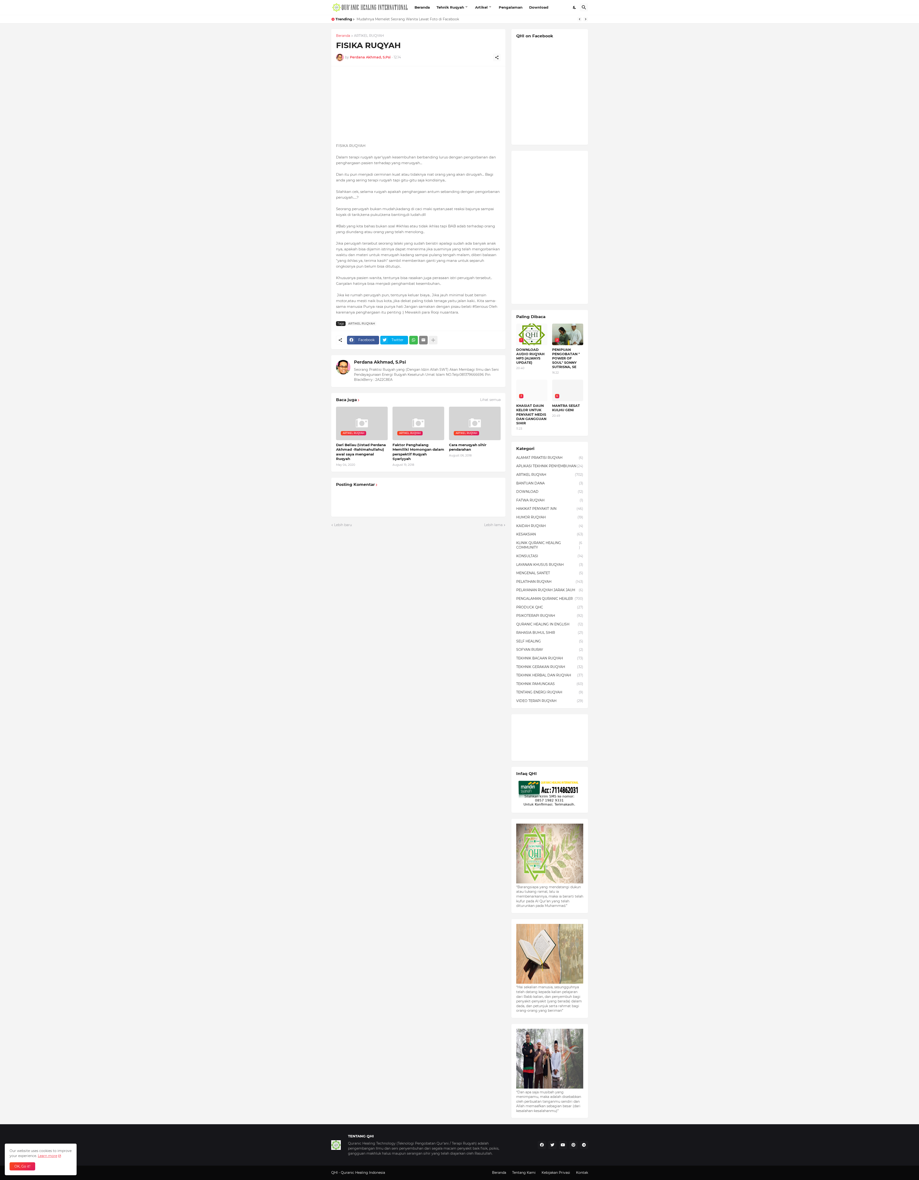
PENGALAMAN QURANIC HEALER (549, 598)
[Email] (423, 340)
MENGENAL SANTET (549, 573)
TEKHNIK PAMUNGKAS (549, 684)
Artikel (481, 7)
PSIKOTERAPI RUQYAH (549, 615)
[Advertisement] (418, 104)
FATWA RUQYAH (549, 500)
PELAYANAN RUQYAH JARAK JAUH (549, 590)
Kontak (582, 1172)
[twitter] (552, 1145)
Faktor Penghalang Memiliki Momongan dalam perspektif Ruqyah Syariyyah (418, 452)
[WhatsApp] (413, 340)
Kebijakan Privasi (556, 1172)
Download (538, 7)
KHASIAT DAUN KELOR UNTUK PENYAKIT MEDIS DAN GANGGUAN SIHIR (418, 19)
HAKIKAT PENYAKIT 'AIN (549, 508)
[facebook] (542, 1145)
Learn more (47, 1156)
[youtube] (563, 1145)
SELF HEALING (549, 641)
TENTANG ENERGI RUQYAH (549, 692)
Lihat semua (490, 399)
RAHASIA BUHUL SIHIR (549, 632)
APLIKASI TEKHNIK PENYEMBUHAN (549, 466)
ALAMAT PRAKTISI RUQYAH (549, 457)
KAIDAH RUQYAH (549, 526)
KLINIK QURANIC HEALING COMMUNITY (549, 545)
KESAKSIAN (549, 534)
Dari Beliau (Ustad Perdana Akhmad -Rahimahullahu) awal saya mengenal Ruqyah (361, 452)
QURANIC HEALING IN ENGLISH (549, 624)
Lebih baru (343, 525)
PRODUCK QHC (549, 607)
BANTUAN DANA (549, 483)
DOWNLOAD (549, 491)
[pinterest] (573, 1145)
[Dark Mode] (575, 7)
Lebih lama (493, 525)
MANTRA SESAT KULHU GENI (566, 408)
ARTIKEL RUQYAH (369, 36)
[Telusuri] (584, 7)
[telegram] (584, 1145)
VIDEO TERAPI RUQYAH (549, 701)
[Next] (585, 19)
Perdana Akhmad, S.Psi (380, 362)
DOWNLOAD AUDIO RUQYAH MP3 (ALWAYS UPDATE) (530, 356)
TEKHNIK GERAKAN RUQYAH (549, 667)
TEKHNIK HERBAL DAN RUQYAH (549, 675)
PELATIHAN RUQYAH (549, 581)
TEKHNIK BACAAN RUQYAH (549, 658)
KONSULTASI (549, 556)
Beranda (422, 7)
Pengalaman (510, 7)
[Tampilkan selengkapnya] (433, 340)
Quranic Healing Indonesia (363, 1172)
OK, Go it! (22, 1166)
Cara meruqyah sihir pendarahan (467, 447)
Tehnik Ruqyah (450, 7)
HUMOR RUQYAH (549, 517)
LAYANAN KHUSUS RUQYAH (549, 564)
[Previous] (579, 19)
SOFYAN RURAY (549, 649)
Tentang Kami (524, 1172)
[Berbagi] (497, 57)
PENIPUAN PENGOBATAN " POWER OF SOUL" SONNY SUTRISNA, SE (566, 358)
